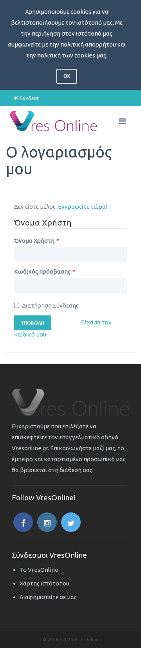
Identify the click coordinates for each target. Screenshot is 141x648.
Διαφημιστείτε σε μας (48, 597)
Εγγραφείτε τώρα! (82, 206)
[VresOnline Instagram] (47, 522)
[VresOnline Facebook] (23, 522)
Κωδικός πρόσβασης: (44, 271)
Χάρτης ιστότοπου (44, 583)
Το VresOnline (39, 569)
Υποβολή (32, 323)
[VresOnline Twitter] (71, 522)
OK (66, 76)
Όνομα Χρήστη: (36, 240)
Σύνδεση (29, 98)
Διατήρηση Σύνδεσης (50, 305)
